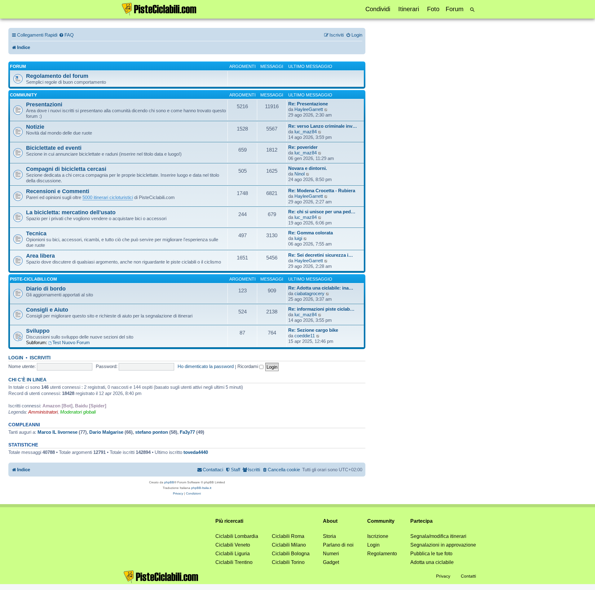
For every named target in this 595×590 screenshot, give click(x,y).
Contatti (468, 576)
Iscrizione (377, 536)
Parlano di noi (338, 545)
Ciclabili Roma (288, 536)
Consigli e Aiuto (47, 309)
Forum (455, 9)
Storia (329, 536)
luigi (298, 238)
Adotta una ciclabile (432, 562)
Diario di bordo (46, 288)
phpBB (169, 482)
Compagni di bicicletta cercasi (66, 169)
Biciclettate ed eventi (54, 147)
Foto (433, 9)
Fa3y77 (187, 432)
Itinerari (408, 9)
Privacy (443, 576)
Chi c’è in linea (27, 379)
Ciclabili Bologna (291, 553)
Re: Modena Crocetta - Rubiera (321, 190)
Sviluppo (38, 330)
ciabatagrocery (309, 293)
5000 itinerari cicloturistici (107, 197)
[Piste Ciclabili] (159, 9)
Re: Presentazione (308, 103)
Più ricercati (229, 521)
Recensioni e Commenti (57, 191)
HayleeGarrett (308, 109)
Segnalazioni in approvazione (443, 545)
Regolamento (382, 553)
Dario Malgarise (106, 432)
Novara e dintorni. (307, 168)
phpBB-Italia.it (201, 488)
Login (15, 357)
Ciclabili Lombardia (236, 536)
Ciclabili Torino (288, 562)
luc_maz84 (305, 131)
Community (23, 94)
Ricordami (248, 366)
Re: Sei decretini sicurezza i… (320, 255)
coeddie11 (304, 335)
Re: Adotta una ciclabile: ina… (320, 288)
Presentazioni (44, 104)
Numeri (331, 553)
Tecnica (36, 233)
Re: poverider (303, 147)
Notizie (35, 126)
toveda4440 (195, 452)
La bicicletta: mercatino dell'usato (71, 212)
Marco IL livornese (57, 432)
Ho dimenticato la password (206, 366)
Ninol (299, 173)
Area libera (40, 255)
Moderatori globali (78, 412)
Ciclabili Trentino (234, 562)
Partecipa (421, 521)
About (330, 521)
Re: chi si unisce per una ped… (321, 211)
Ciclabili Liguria (232, 553)
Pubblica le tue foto (431, 553)
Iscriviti (40, 357)
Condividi (377, 9)
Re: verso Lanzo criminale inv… (322, 126)
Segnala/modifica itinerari (438, 536)
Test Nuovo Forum (71, 342)
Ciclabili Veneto (232, 545)
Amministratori (43, 412)
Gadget (331, 562)
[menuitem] (66, 35)
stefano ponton (151, 432)
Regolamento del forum (57, 76)
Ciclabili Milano (289, 545)
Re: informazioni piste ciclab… (321, 309)
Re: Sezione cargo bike (313, 330)
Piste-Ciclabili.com (33, 279)
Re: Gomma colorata (310, 232)
